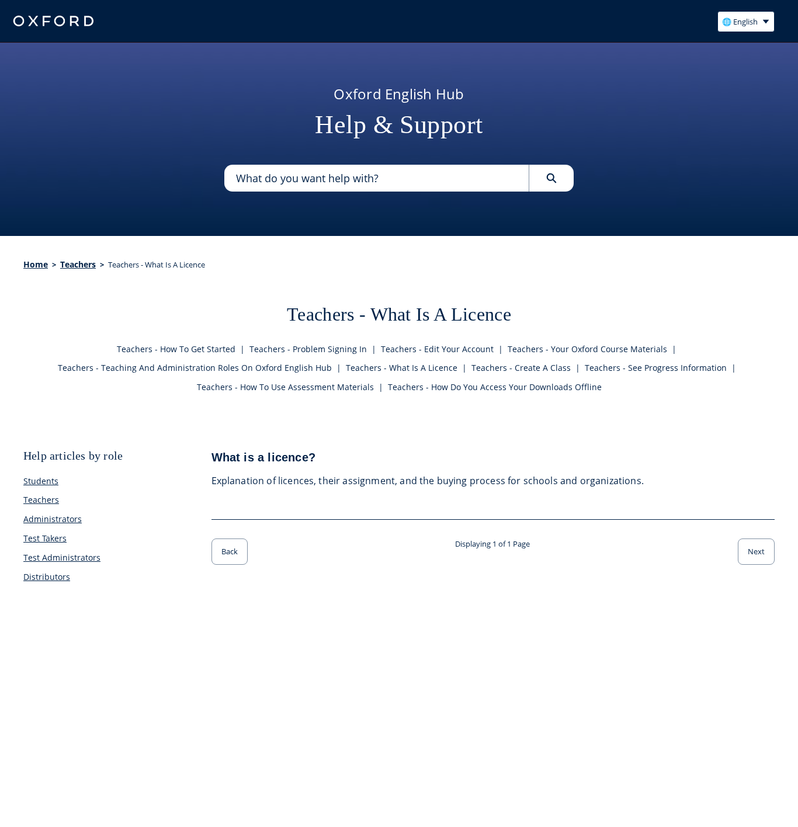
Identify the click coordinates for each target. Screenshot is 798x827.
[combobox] (376, 178)
